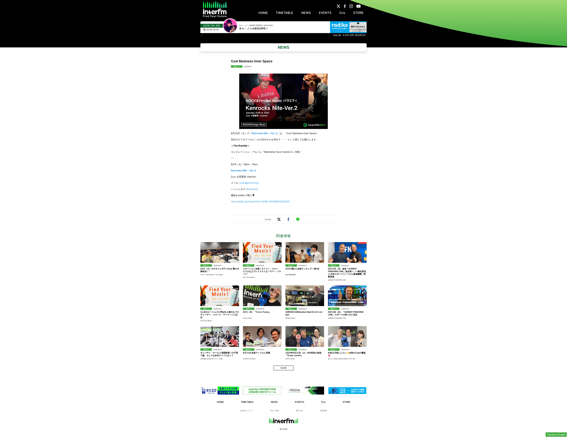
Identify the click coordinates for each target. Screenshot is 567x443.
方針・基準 (274, 410)
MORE (284, 368)
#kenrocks (252, 189)
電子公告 (299, 410)
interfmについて (246, 410)
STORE (358, 13)
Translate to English (556, 434)
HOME (263, 13)
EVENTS (325, 13)
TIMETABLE (284, 13)
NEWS (306, 13)
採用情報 (323, 410)
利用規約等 (340, 31)
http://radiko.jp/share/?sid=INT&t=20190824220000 (260, 201)
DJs (342, 13)
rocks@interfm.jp (249, 182)
